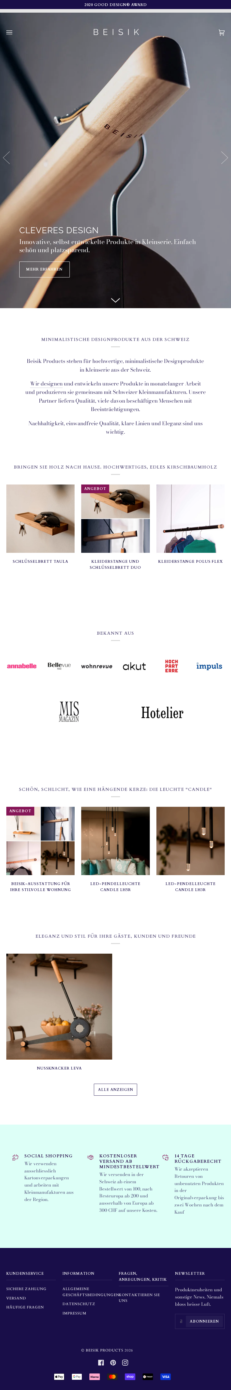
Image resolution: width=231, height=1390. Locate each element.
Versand (16, 1298)
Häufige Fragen (25, 1307)
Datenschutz (79, 1304)
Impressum (74, 1313)
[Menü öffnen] (15, 32)
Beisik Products (104, 1350)
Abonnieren (204, 1321)
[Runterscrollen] (115, 299)
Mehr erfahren (44, 269)
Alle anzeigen (115, 1089)
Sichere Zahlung (26, 1288)
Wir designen (46, 383)
